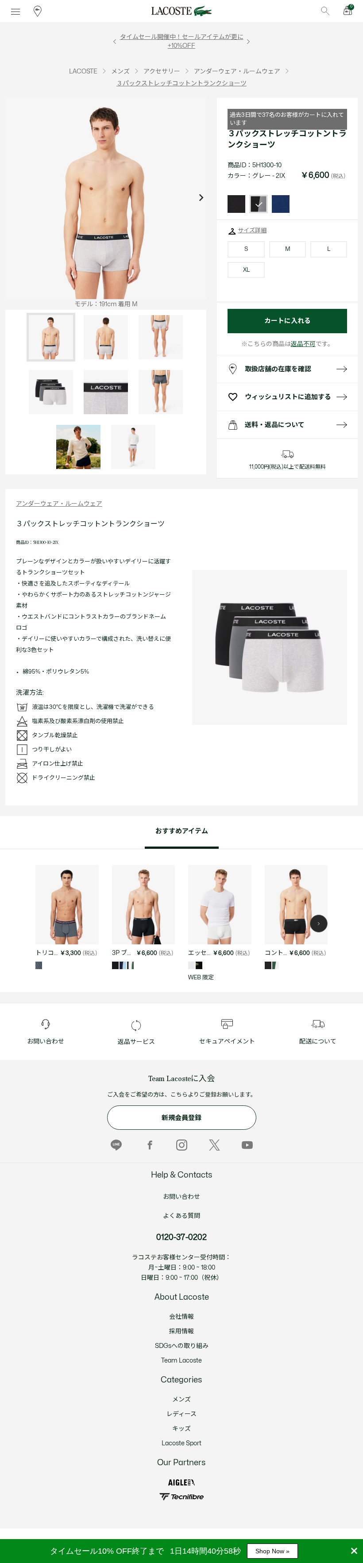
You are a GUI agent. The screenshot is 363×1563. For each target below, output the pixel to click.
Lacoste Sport (181, 1443)
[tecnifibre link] (181, 1497)
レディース (181, 1414)
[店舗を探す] (38, 11)
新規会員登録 (181, 1118)
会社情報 (181, 1317)
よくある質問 (181, 1216)
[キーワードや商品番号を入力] (325, 11)
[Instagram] (181, 1145)
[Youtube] (247, 1145)
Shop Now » (272, 1551)
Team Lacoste (181, 1360)
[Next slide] (201, 198)
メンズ (181, 1399)
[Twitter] (214, 1145)
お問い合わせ (181, 1197)
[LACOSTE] (181, 11)
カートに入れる (287, 321)
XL (246, 270)
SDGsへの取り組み (182, 1346)
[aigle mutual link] (181, 1482)
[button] (319, 923)
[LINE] (116, 1145)
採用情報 (181, 1331)
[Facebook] (148, 1145)
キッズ (181, 1429)
